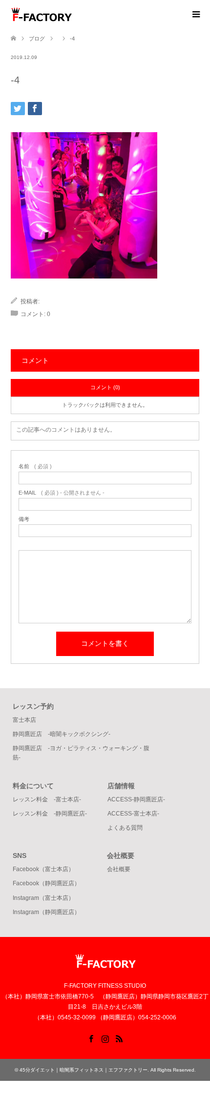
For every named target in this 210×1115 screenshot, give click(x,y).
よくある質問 (125, 827)
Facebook (90, 1038)
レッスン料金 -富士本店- (47, 799)
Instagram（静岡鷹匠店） (46, 912)
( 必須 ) (35, 466)
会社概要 (118, 869)
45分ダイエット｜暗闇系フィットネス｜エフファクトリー (83, 1070)
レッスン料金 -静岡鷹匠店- (50, 813)
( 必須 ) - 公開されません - (62, 493)
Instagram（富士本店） (43, 898)
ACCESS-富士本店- (133, 813)
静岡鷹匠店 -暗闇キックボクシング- (61, 734)
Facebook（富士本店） (43, 869)
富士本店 (24, 720)
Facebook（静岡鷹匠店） (46, 883)
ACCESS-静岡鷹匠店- (136, 799)
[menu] (195, 14)
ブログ (37, 38)
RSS (119, 1038)
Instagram (105, 1038)
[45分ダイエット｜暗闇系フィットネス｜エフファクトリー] (72, 14)
